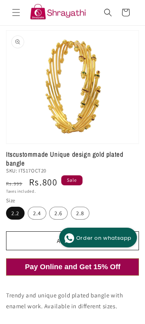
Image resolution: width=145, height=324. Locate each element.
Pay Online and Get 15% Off (72, 267)
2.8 (80, 213)
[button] (16, 12)
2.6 (58, 213)
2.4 (37, 213)
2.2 (15, 213)
